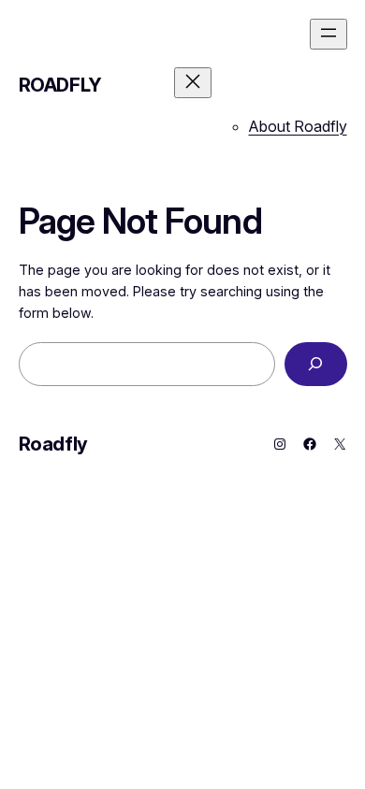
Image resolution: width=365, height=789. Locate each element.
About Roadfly (298, 126)
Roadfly (60, 85)
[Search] (315, 364)
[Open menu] (328, 34)
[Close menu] (193, 82)
